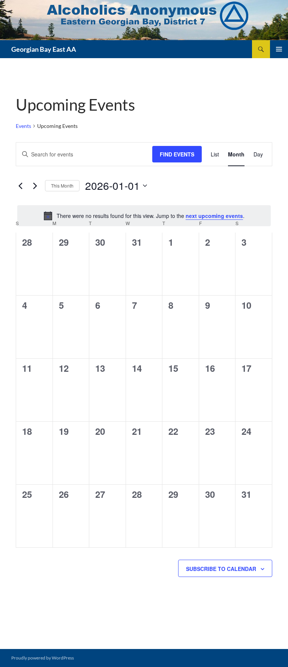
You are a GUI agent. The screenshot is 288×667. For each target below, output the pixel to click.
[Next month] (34, 185)
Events (23, 126)
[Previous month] (20, 185)
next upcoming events (214, 215)
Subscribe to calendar (221, 568)
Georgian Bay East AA (43, 49)
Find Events (177, 154)
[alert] (144, 215)
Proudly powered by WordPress (42, 658)
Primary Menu (279, 49)
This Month (62, 185)
